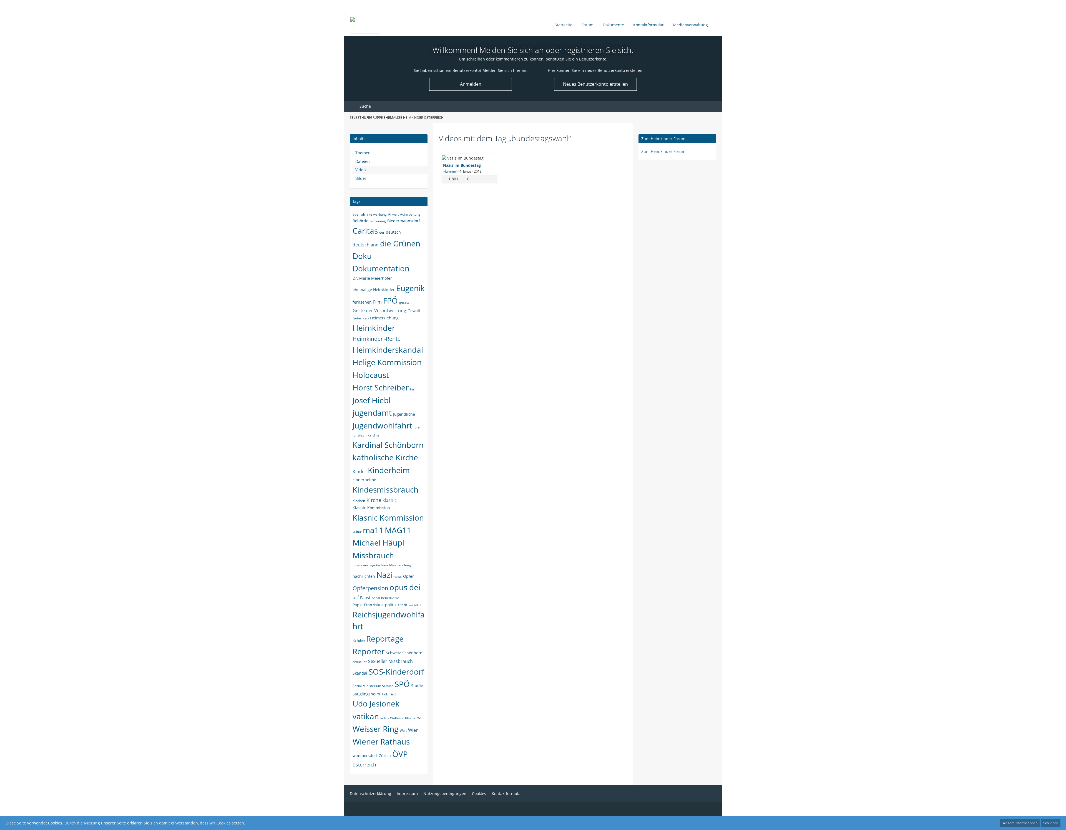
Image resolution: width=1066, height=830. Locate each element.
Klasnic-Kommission (371, 507)
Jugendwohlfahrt (382, 425)
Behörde (360, 220)
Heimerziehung (384, 318)
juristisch (359, 435)
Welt (403, 730)
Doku (362, 256)
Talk (384, 694)
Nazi (384, 574)
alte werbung (376, 214)
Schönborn (412, 652)
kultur (357, 531)
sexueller (360, 661)
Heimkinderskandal (388, 349)
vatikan (366, 716)
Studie (417, 685)
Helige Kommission (387, 362)
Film (377, 302)
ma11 (373, 530)
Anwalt (393, 214)
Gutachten (361, 318)
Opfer (408, 576)
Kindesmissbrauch (385, 489)
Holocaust (371, 375)
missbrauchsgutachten (370, 565)
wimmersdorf (365, 755)
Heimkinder (374, 327)
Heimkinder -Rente (377, 338)
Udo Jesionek (376, 703)
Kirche (373, 500)
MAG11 (398, 530)
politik (390, 604)
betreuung (378, 221)
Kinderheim (389, 470)
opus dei (404, 587)
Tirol (392, 694)
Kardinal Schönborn (388, 445)
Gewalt (414, 310)
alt (363, 214)
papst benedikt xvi (385, 598)
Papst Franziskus (368, 604)
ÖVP (400, 754)
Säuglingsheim (366, 694)
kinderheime (364, 479)
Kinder (359, 471)
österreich (364, 764)
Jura (417, 427)
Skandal (360, 673)
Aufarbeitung (410, 214)
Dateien (362, 161)
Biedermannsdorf (403, 220)
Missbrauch (373, 555)
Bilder (360, 178)
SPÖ (402, 684)
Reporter (368, 651)
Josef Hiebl (372, 400)
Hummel (450, 171)
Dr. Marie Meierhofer (372, 278)
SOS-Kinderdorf (396, 671)
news (398, 576)
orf (356, 597)
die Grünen (400, 243)
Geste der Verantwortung (379, 310)
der (381, 232)
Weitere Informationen (1019, 823)
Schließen (1050, 823)
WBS (420, 718)
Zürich (385, 755)
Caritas (365, 230)
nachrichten (364, 576)
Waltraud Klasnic (403, 718)
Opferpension (370, 588)
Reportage (385, 638)
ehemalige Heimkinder (374, 289)
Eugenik (410, 288)
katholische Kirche (385, 457)
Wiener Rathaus (381, 741)
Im (412, 389)
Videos (361, 169)
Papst (365, 597)
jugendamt (372, 412)
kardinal (374, 435)
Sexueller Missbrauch (390, 661)
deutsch (393, 232)
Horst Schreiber (381, 387)
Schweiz (393, 652)
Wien (413, 730)
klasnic (390, 500)
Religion (359, 640)
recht (403, 604)
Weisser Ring (375, 728)
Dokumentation (381, 268)
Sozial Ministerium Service (373, 685)
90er (356, 214)
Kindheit (359, 500)
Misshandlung (400, 565)
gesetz (404, 302)
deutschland (366, 245)
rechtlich (415, 605)
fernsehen (362, 302)
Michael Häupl (378, 542)
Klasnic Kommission (388, 517)
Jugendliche (404, 414)
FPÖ (390, 300)
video (384, 718)
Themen (363, 152)
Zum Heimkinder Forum (663, 138)
